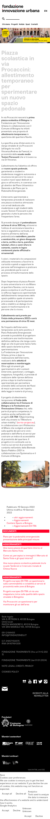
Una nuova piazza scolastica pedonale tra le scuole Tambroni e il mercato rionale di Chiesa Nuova (24, 566)
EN (45, 11)
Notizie (21, 24)
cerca (4, 19)
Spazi (28, 24)
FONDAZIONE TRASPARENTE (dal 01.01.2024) (24, 660)
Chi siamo (6, 24)
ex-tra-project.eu (25, 422)
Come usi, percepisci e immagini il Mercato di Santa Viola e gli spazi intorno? (25, 557)
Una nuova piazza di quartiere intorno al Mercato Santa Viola (22, 549)
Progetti (14, 24)
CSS (43, 770)
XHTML (35, 770)
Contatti (34, 24)
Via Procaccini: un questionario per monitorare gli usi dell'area (20, 603)
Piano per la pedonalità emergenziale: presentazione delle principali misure (21, 538)
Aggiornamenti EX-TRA (25, 526)
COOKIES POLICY (10, 671)
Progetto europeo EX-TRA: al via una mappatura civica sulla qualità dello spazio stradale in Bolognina (24, 594)
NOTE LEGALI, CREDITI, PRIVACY (17, 666)
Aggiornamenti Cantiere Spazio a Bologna (19, 521)
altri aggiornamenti (23, 517)
